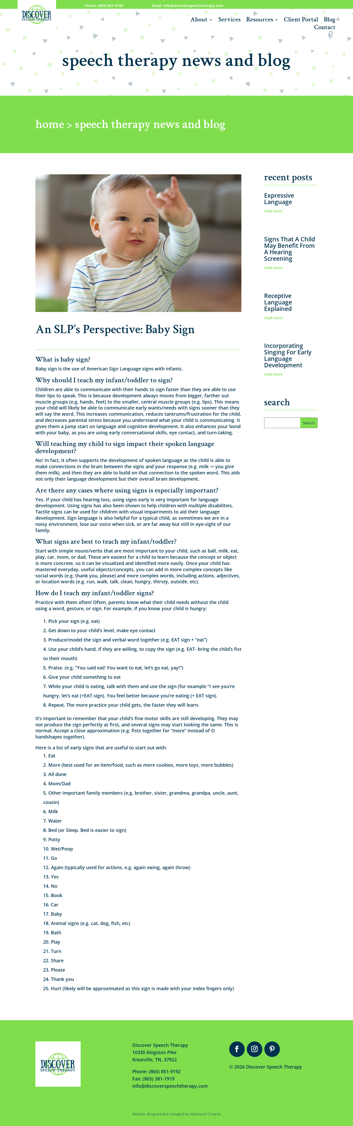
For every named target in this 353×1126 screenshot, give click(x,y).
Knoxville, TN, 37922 (154, 1059)
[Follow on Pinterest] (272, 1049)
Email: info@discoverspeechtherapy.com (187, 5)
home (49, 124)
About (199, 21)
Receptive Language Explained (278, 302)
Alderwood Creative (205, 1114)
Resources (259, 21)
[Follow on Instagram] (254, 1049)
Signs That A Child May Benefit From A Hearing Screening (289, 249)
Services (229, 21)
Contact (324, 28)
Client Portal (301, 21)
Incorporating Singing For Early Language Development (287, 355)
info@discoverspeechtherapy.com (170, 1086)
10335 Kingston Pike (154, 1052)
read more (273, 210)
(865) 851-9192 (165, 1071)
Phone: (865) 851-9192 (104, 5)
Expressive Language (279, 198)
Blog (329, 21)
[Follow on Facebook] (237, 1049)
